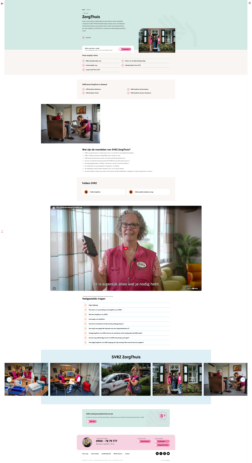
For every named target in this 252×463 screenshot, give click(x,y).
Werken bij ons (118, 454)
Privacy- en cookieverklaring (113, 460)
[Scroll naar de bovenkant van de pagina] (249, 459)
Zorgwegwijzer (125, 49)
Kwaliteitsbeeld (106, 454)
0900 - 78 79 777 (106, 441)
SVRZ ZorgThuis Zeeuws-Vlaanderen (141, 93)
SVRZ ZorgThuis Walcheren (93, 89)
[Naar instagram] (164, 453)
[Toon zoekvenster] (249, 3)
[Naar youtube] (168, 453)
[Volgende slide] (242, 379)
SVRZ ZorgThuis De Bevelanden (139, 89)
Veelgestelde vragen (163, 445)
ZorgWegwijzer (161, 441)
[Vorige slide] (9, 379)
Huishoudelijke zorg (91, 65)
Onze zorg (85, 454)
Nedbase (168, 460)
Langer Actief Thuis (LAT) (93, 69)
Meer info (92, 421)
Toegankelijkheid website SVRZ (100, 460)
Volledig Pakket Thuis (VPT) (133, 65)
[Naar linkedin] (157, 453)
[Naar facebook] (160, 453)
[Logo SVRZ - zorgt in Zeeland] (2, 4)
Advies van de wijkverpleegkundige (135, 61)
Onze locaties (95, 454)
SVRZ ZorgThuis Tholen (92, 93)
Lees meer (88, 37)
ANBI (121, 460)
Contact (127, 454)
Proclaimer (90, 460)
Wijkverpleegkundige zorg (93, 61)
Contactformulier (145, 441)
